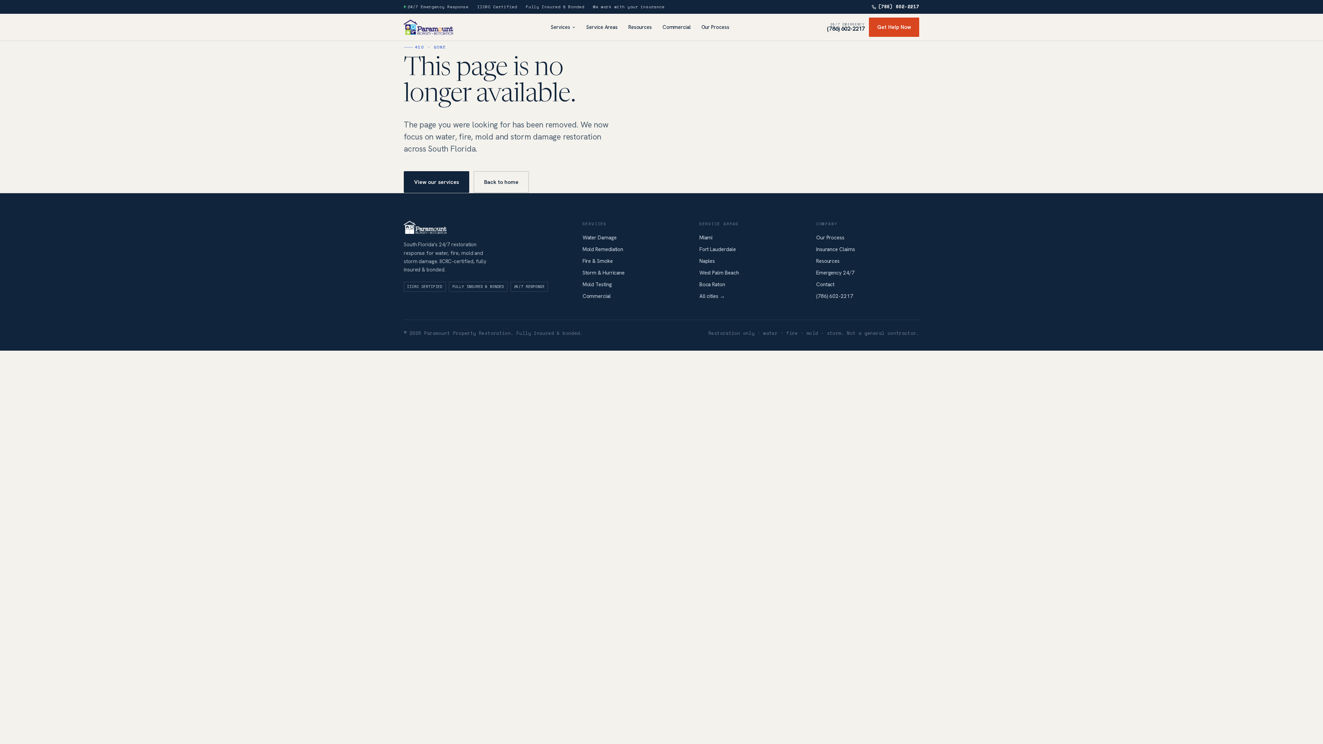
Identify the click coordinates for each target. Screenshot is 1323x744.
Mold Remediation (603, 249)
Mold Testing (597, 284)
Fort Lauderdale (717, 249)
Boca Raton (712, 284)
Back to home (501, 182)
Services (560, 27)
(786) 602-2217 (898, 6)
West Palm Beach (719, 272)
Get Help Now (894, 27)
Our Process (715, 27)
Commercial (677, 27)
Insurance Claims (835, 249)
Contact (825, 284)
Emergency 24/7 (835, 272)
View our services (436, 182)
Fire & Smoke (598, 261)
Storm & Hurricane (604, 272)
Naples (707, 261)
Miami (706, 237)
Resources (640, 27)
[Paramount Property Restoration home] (428, 27)
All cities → (712, 296)
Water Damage (600, 237)
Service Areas (602, 27)
